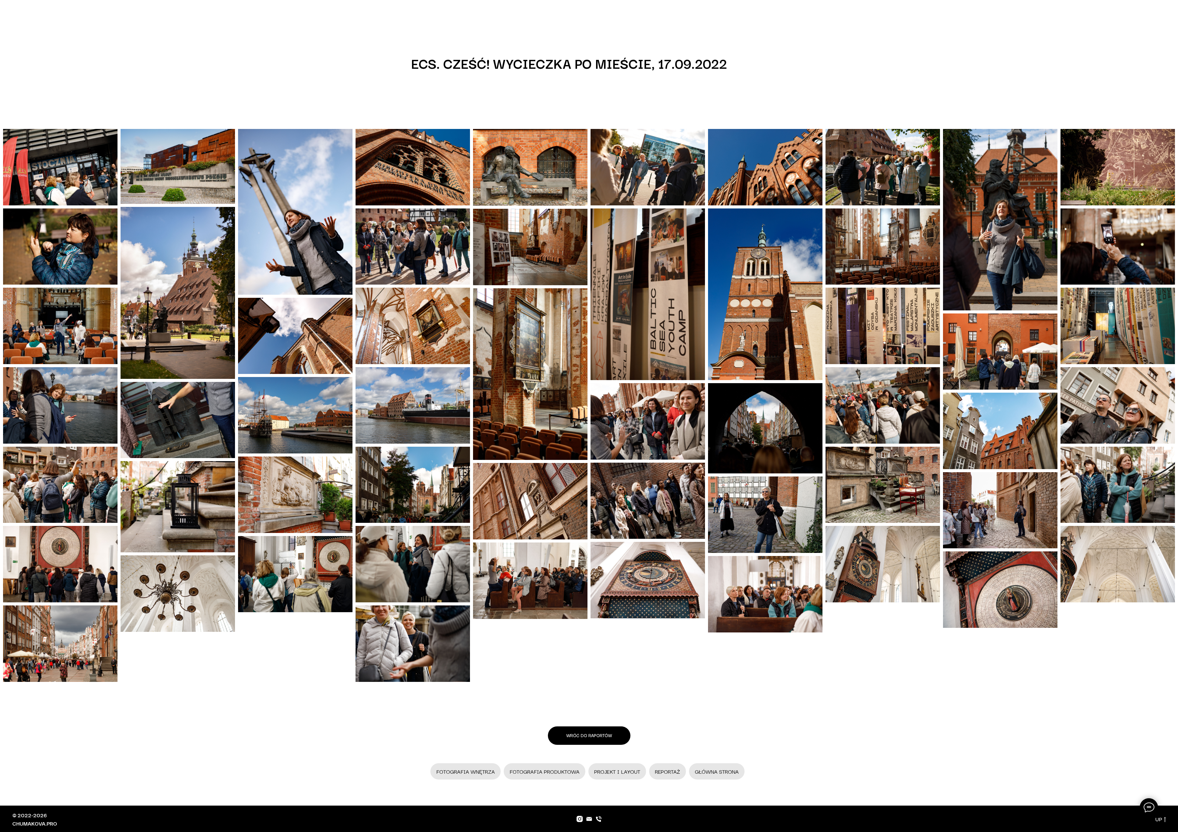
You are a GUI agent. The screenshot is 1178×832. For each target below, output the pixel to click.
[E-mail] (589, 819)
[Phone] (598, 819)
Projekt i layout (617, 771)
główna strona (717, 771)
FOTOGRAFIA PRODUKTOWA (544, 771)
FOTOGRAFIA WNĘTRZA (465, 771)
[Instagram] (579, 819)
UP (1158, 819)
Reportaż (667, 771)
